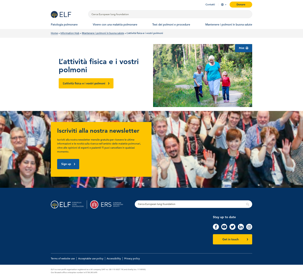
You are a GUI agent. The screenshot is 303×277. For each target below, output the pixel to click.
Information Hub (69, 33)
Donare (241, 4)
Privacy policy (132, 258)
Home (54, 33)
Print (242, 48)
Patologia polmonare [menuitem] (64, 24)
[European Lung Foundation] (67, 14)
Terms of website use (63, 258)
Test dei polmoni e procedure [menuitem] (171, 24)
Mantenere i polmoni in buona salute (103, 33)
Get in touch (230, 239)
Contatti (210, 4)
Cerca (193, 204)
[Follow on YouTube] (224, 229)
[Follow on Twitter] (232, 229)
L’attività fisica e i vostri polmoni (84, 83)
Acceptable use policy (90, 258)
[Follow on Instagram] (249, 229)
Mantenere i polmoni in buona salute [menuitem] (228, 24)
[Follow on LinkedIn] (241, 229)
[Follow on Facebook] (216, 229)
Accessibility (114, 258)
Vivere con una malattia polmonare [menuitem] (115, 24)
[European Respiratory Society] (108, 204)
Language (222, 4)
